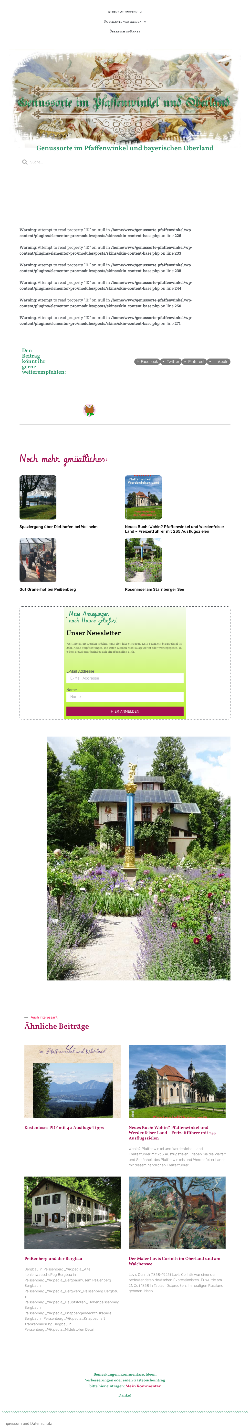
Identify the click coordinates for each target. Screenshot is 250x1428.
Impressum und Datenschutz (27, 1423)
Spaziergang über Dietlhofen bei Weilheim (58, 526)
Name (71, 690)
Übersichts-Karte (125, 32)
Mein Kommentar (143, 1386)
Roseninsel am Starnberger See (154, 589)
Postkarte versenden (123, 22)
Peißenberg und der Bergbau (53, 1259)
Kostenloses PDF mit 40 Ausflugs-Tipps (64, 1128)
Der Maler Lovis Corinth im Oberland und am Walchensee (174, 1261)
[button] (147, 362)
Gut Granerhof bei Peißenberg (48, 589)
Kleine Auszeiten (122, 12)
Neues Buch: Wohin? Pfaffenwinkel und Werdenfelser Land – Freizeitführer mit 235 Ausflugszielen (174, 529)
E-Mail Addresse (80, 671)
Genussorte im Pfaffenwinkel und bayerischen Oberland (125, 148)
